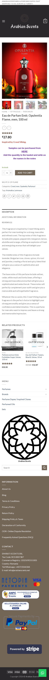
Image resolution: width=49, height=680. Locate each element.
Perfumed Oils (8, 404)
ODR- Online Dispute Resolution (16, 531)
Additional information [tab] (14, 217)
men (17, 186)
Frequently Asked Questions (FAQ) (17, 537)
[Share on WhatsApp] (4, 196)
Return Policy (8, 513)
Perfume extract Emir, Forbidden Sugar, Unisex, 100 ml (11, 357)
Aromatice (10, 190)
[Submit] (44, 467)
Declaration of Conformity (14, 525)
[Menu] (3, 21)
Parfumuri (28, 112)
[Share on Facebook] (9, 196)
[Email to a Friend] (18, 196)
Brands (5, 394)
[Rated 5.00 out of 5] (7, 363)
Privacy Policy (8, 507)
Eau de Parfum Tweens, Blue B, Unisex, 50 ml (35, 356)
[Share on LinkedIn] (28, 196)
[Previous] (6, 70)
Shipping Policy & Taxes (12, 519)
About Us (6, 489)
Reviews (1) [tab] (7, 222)
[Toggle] (46, 389)
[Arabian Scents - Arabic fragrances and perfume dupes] (24, 21)
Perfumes (6, 389)
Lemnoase (18, 190)
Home (4, 112)
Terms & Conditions (11, 501)
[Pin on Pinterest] (23, 196)
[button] (42, 673)
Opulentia (23, 186)
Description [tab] (8, 212)
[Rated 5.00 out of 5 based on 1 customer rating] (24, 133)
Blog (4, 495)
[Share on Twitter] (14, 196)
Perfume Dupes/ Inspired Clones (16, 399)
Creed (13, 186)
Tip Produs (15, 112)
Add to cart (25, 172)
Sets (4, 409)
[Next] (43, 70)
